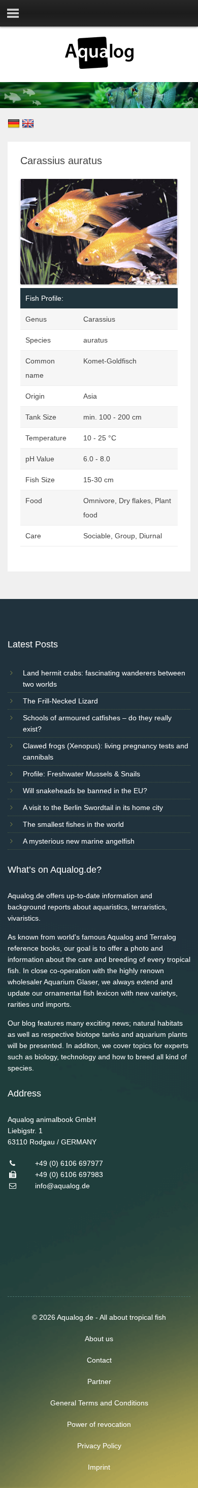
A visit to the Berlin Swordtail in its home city (93, 807)
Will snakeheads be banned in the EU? (85, 791)
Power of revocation (99, 1424)
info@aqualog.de (62, 1186)
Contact (99, 1360)
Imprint (99, 1467)
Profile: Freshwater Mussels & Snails (81, 774)
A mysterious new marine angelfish (79, 841)
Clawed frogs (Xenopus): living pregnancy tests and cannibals (105, 751)
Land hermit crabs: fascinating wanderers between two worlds (104, 678)
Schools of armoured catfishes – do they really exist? (97, 723)
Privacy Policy (99, 1446)
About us (99, 1339)
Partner (99, 1381)
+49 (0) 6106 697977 (69, 1163)
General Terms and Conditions (99, 1403)
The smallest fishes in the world (73, 824)
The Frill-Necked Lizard (60, 701)
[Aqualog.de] (99, 66)
